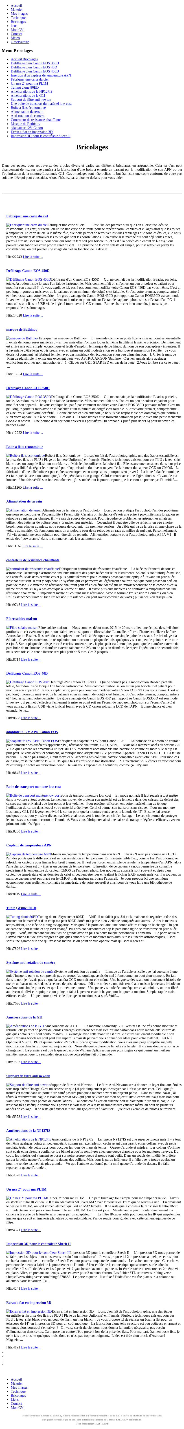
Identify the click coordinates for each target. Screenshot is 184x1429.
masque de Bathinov (21, 329)
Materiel (16, 9)
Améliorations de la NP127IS (32, 91)
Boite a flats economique (24, 447)
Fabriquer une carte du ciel (29, 79)
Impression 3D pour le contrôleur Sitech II (40, 136)
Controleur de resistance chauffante (36, 120)
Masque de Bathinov (25, 124)
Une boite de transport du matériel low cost (41, 103)
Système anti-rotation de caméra (30, 962)
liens (14, 26)
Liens (15, 1399)
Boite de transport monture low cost (33, 787)
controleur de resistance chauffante (32, 560)
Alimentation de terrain (27, 112)
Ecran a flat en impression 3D (32, 132)
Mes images (19, 13)
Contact (16, 34)
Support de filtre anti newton (31, 99)
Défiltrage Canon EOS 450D (28, 271)
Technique (18, 18)
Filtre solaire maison (21, 619)
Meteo (15, 38)
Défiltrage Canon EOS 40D (27, 673)
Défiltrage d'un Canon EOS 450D (35, 71)
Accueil (16, 5)
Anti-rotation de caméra (27, 116)
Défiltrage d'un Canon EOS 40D (34, 67)
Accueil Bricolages (24, 59)
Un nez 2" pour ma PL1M (29, 83)
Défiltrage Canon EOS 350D (28, 388)
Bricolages (18, 22)
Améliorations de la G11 (28, 95)
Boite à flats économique (28, 107)
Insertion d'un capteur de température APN (41, 75)
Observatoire (20, 42)
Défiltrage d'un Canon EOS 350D (35, 63)
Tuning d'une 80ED (25, 87)
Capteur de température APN (29, 845)
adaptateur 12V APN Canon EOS (32, 732)
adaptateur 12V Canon (27, 128)
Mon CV (17, 30)
